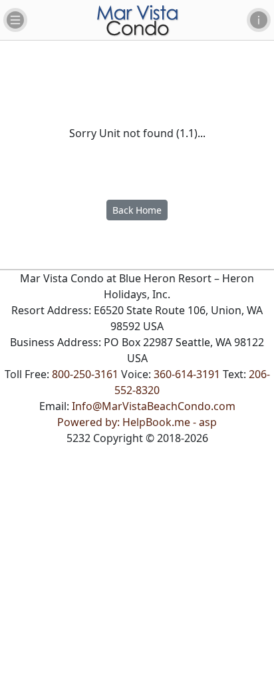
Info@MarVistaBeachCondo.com (153, 406)
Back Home (137, 210)
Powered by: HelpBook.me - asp (137, 422)
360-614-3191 (187, 374)
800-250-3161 (85, 374)
